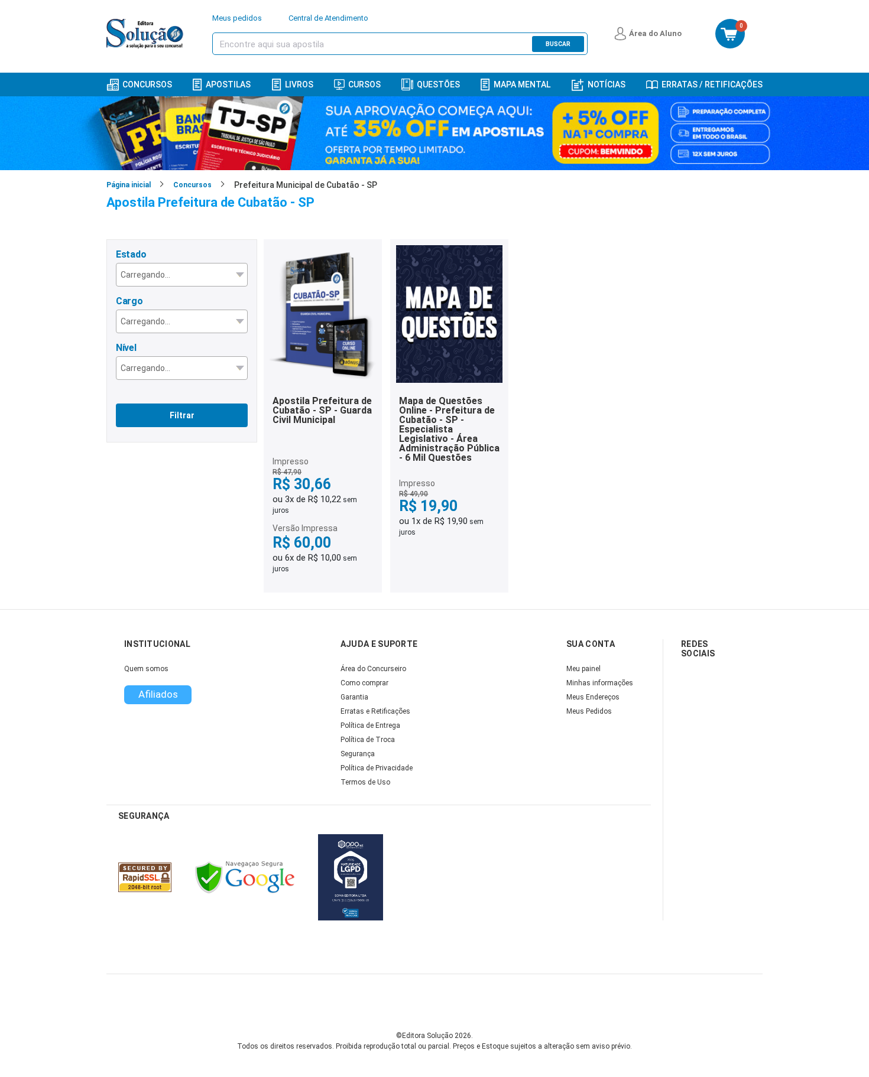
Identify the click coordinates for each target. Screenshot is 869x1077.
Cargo (129, 301)
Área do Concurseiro (373, 669)
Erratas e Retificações (375, 711)
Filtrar (182, 415)
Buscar (558, 44)
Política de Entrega (370, 725)
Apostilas (228, 84)
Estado (131, 254)
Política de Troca (368, 740)
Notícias (606, 84)
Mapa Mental (522, 84)
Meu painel (583, 669)
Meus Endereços (593, 697)
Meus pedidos (237, 18)
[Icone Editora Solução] (146, 33)
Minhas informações (599, 683)
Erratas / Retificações (712, 84)
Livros (299, 84)
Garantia (354, 697)
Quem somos (146, 669)
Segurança (358, 754)
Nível (126, 347)
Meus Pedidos (589, 711)
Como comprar (364, 683)
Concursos (147, 84)
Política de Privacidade (377, 768)
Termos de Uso (365, 782)
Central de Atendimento (328, 18)
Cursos (364, 84)
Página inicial (128, 185)
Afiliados (158, 694)
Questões (438, 84)
